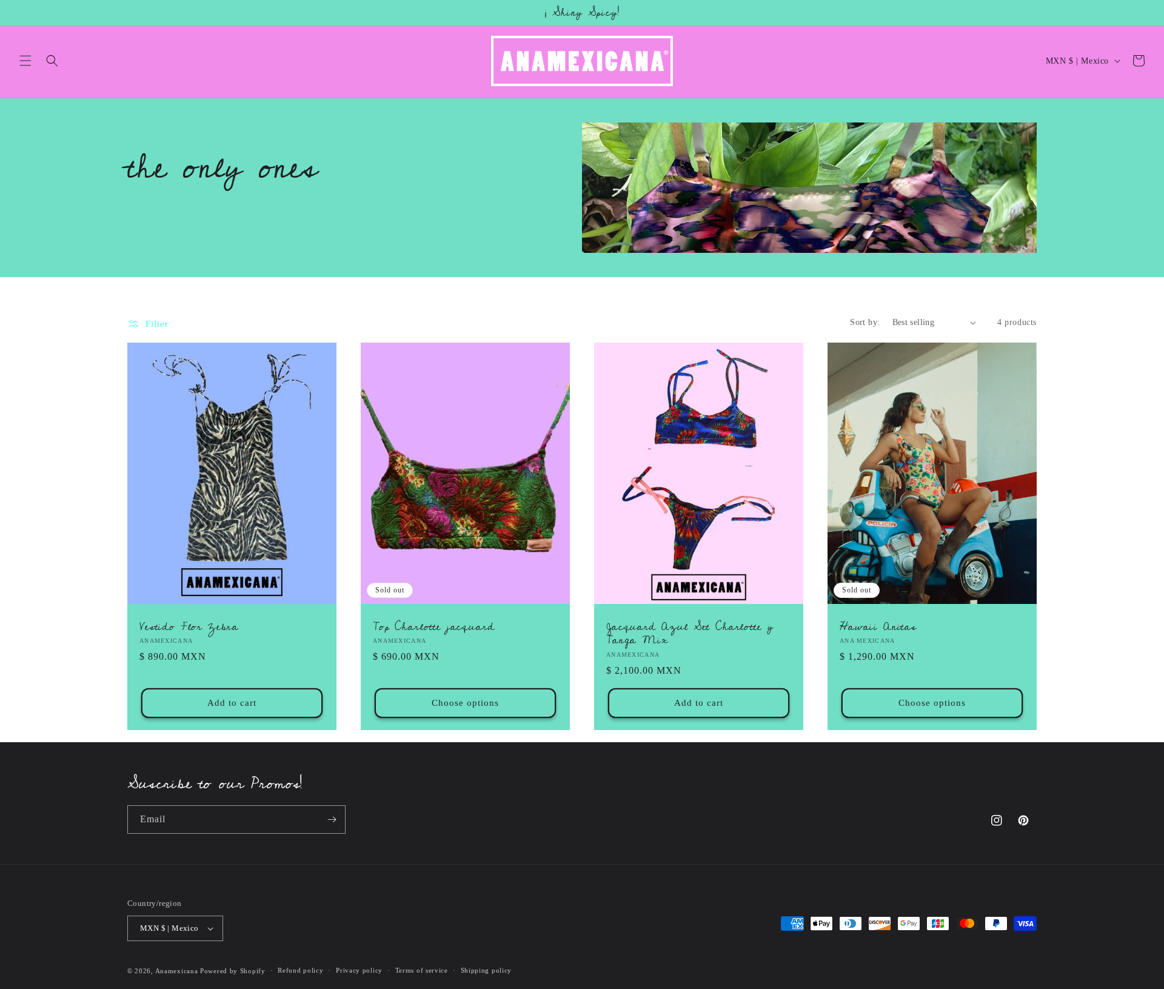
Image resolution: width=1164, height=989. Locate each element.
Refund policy (300, 970)
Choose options (465, 703)
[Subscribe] (331, 819)
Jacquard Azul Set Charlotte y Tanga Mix (689, 633)
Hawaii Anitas (878, 627)
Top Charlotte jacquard (433, 627)
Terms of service (421, 970)
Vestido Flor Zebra (189, 627)
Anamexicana (176, 970)
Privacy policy (359, 970)
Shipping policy (486, 970)
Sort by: (865, 322)
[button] (25, 60)
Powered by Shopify (233, 970)
